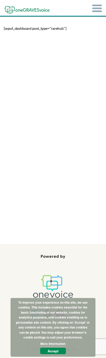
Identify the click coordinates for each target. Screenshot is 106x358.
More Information (52, 343)
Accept (53, 351)
